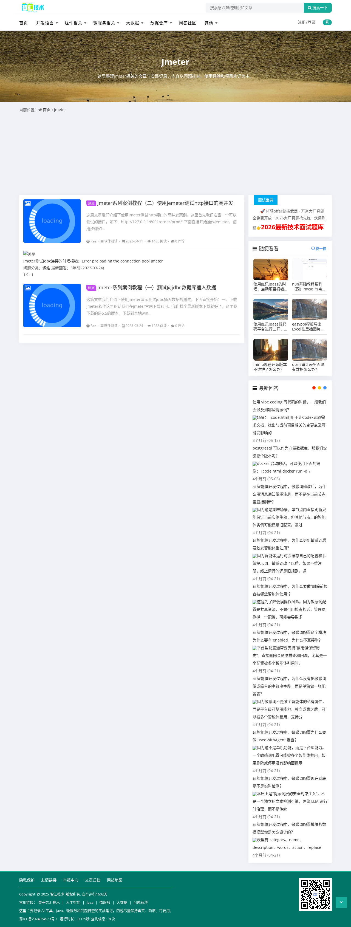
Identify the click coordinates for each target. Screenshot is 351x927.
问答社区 (187, 23)
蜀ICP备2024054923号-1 (38, 918)
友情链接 (48, 880)
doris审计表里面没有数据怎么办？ (308, 367)
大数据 (132, 23)
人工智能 (73, 902)
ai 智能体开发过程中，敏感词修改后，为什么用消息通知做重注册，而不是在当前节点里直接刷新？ (289, 494)
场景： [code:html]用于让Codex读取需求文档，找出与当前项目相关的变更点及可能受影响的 (289, 425)
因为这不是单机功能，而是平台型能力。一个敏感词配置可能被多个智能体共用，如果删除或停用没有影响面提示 (289, 755)
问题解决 (141, 902)
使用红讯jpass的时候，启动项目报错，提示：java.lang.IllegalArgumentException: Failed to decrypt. (270, 287)
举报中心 (70, 880)
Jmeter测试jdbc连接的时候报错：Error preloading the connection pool (86, 261)
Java (90, 902)
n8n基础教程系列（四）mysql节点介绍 (309, 287)
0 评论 (180, 241)
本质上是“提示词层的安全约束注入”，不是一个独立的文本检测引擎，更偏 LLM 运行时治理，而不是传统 (290, 801)
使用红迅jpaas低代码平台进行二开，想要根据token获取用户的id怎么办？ (270, 327)
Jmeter (175, 61)
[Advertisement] (175, 154)
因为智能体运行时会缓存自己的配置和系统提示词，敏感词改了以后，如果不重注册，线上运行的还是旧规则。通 (289, 563)
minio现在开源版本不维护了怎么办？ (270, 367)
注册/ (303, 22)
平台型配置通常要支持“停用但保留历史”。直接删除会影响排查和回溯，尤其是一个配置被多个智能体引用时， (290, 655)
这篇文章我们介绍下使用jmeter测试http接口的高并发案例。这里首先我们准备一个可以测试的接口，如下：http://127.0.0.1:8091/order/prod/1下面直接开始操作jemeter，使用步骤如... (161, 221)
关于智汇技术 (49, 902)
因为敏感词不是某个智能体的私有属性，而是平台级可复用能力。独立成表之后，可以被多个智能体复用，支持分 (289, 709)
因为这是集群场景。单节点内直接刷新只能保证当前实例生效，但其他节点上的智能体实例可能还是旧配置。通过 (289, 517)
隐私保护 (27, 880)
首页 (23, 23)
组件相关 (73, 23)
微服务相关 (104, 23)
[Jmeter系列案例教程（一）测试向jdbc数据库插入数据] (52, 305)
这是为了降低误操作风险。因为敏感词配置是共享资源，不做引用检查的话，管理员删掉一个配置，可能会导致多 (289, 609)
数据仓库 (159, 23)
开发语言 (45, 23)
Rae (93, 241)
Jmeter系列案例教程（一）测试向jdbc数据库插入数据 (152, 287)
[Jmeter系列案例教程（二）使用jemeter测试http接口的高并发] (52, 221)
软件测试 (110, 241)
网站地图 (114, 880)
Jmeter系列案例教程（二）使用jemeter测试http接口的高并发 (160, 203)
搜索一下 (320, 7)
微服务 (105, 902)
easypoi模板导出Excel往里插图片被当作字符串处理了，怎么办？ (309, 327)
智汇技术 (57, 894)
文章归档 (92, 880)
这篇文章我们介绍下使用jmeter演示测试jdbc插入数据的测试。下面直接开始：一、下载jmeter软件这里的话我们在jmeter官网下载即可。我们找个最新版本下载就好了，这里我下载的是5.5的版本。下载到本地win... (161, 306)
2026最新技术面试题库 (292, 227)
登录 (312, 22)
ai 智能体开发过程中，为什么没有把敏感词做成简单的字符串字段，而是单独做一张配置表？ (289, 686)
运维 (46, 267)
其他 (209, 23)
